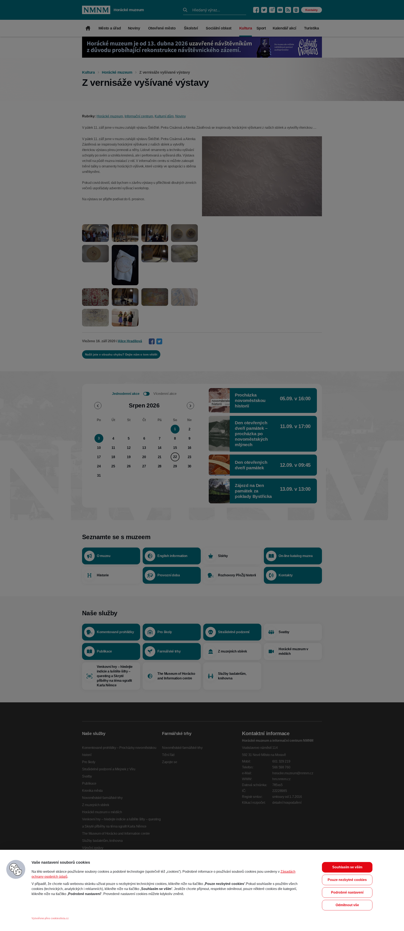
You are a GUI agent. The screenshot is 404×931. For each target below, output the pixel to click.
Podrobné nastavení (347, 892)
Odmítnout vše (347, 905)
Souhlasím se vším (347, 867)
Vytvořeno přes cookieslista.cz (50, 918)
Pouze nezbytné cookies (347, 880)
